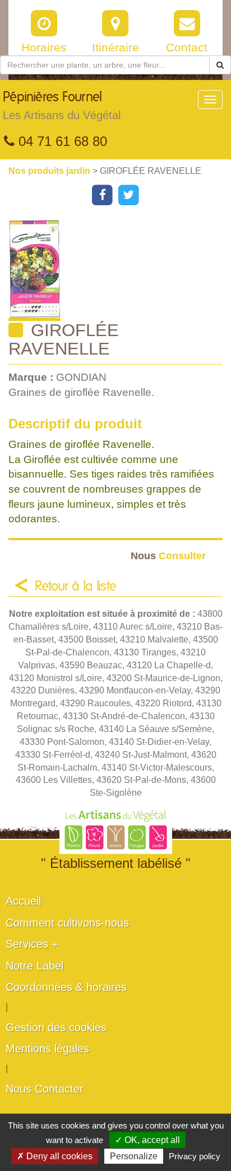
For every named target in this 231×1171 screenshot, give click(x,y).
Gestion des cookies (56, 1027)
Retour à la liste (76, 586)
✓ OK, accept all (147, 1140)
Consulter (168, 555)
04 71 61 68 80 (61, 141)
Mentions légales (47, 1048)
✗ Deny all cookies (55, 1156)
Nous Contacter (45, 1089)
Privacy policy (194, 1156)
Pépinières (62, 106)
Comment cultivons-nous (67, 923)
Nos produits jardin (50, 171)
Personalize (134, 1156)
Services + (32, 944)
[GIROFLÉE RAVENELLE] (119, 270)
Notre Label (34, 966)
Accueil (23, 901)
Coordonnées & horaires (66, 987)
